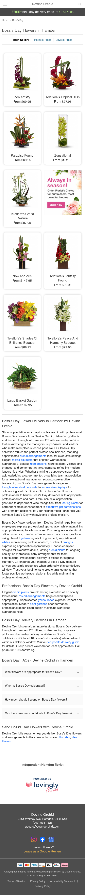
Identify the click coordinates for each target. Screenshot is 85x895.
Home (5, 20)
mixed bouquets (22, 459)
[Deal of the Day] (62, 193)
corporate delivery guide (63, 642)
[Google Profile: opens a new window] (51, 839)
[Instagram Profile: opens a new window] (34, 839)
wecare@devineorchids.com (42, 826)
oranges (68, 542)
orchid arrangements (33, 456)
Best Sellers (21, 40)
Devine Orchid (42, 3)
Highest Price (42, 40)
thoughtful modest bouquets (20, 487)
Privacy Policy (37, 881)
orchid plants (57, 550)
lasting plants (70, 503)
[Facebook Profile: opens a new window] (42, 839)
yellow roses (46, 600)
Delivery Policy (43, 886)
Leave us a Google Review (42, 851)
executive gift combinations (63, 507)
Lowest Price (64, 40)
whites (6, 542)
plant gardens (38, 604)
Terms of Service (16, 881)
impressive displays (54, 487)
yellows (25, 538)
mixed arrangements (32, 596)
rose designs (38, 463)
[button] (76, 886)
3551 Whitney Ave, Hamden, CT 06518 (42, 819)
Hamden (64, 737)
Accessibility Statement (62, 881)
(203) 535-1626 (42, 822)
